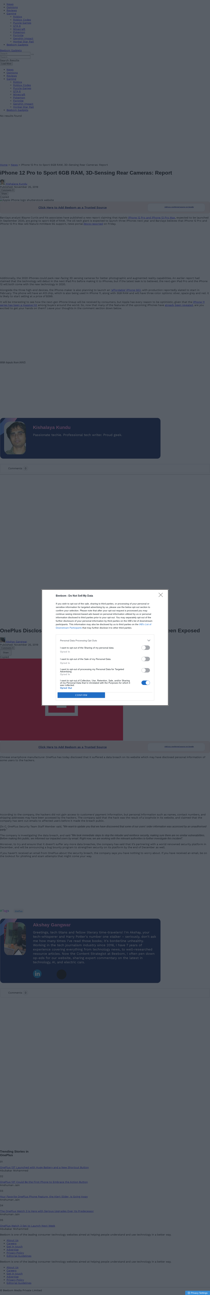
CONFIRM (81, 695)
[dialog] (105, 647)
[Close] (162, 596)
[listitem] (105, 640)
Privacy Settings (199, 1293)
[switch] (145, 647)
